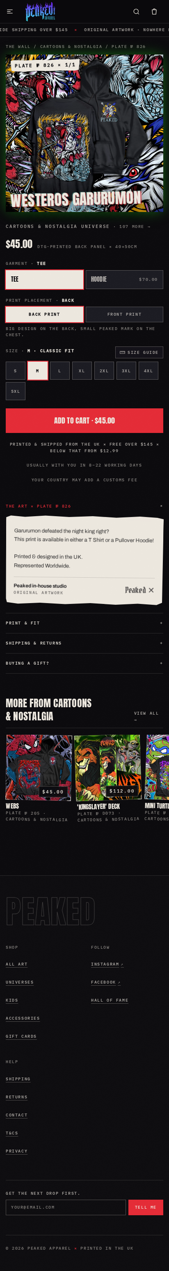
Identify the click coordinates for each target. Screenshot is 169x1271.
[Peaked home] (40, 11)
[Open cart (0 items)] (154, 11)
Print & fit (84, 623)
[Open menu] (10, 11)
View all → (146, 716)
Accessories (23, 1018)
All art (16, 964)
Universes (20, 982)
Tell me (146, 1207)
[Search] (136, 11)
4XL (148, 371)
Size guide (143, 352)
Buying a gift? (84, 663)
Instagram (122, 965)
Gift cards (21, 1036)
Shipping (18, 1079)
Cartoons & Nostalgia (71, 46)
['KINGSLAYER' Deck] (108, 768)
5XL (16, 391)
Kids (12, 1000)
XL (82, 371)
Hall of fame (109, 1000)
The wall (18, 46)
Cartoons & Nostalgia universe (78, 226)
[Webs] (38, 767)
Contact (16, 1115)
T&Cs (12, 1133)
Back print (44, 314)
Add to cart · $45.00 (84, 420)
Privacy (16, 1151)
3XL (126, 371)
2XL (104, 371)
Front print (124, 314)
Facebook (122, 983)
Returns (16, 1097)
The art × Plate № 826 (85, 506)
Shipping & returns (84, 643)
